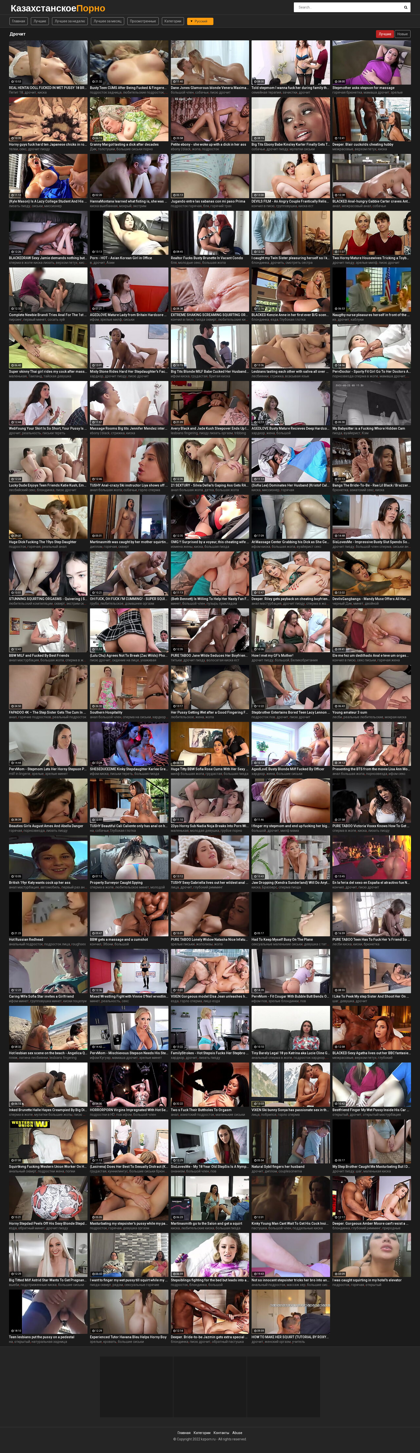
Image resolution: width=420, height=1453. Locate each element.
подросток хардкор (309, 1058)
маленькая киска (377, 1171)
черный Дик (342, 603)
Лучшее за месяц (108, 21)
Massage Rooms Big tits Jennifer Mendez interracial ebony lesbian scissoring (129, 428)
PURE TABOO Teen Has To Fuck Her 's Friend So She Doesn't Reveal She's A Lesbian (371, 939)
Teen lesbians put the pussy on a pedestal (41, 1337)
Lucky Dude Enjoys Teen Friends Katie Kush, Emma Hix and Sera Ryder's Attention (48, 485)
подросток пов (263, 717)
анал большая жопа (106, 490)
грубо (94, 603)
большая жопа (214, 263)
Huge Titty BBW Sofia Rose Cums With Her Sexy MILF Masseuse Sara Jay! (210, 769)
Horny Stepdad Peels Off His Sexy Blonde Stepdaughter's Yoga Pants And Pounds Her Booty (48, 1223)
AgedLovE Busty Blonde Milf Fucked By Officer (288, 769)
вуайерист (352, 433)
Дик (93, 149)
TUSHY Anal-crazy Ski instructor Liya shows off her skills (129, 485)
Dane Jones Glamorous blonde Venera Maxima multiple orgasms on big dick (210, 88)
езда (274, 319)
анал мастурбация (266, 603)
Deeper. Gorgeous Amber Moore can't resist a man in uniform (371, 1223)
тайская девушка (57, 376)
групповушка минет (46, 1001)
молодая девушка (204, 831)
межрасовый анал (356, 206)
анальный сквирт (22, 1171)
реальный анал (54, 547)
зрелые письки (183, 944)
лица (175, 887)
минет (176, 603)
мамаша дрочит (376, 92)
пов (303, 1001)
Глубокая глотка (293, 319)
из (334, 319)
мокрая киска (395, 717)
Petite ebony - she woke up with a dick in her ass (208, 144)
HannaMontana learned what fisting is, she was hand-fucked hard (129, 201)
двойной (372, 603)
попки (70, 1171)
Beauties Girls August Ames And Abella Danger (46, 826)
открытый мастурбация (382, 1114)
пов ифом (124, 1114)
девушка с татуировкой (323, 944)
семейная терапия (266, 92)
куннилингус (118, 1171)
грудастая (199, 376)
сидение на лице (125, 660)
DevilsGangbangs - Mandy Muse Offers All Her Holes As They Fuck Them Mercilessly (371, 599)
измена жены (181, 547)
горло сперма (149, 490)
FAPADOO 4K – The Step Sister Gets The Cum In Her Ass (48, 712)
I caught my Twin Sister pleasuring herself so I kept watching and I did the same (291, 258)
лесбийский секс (22, 490)
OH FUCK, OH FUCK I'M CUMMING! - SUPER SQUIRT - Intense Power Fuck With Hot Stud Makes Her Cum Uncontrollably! (129, 599)
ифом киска (180, 376)
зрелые (397, 92)
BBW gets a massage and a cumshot (119, 939)
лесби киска (342, 944)
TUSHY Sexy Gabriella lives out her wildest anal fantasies (210, 883)
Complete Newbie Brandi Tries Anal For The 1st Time (48, 315)
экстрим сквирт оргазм (84, 603)
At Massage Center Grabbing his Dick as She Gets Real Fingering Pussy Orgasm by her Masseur (291, 542)
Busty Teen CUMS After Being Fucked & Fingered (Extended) (129, 88)
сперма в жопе (344, 831)
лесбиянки (260, 376)
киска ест (306, 206)
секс (22, 149)
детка (209, 490)
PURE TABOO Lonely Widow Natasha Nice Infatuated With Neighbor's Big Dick (210, 939)
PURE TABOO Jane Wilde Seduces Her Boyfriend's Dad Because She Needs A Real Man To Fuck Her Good (210, 655)
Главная (18, 21)
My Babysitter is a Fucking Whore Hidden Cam (368, 428)
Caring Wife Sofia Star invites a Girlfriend (41, 996)
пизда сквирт (206, 319)
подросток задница (106, 92)
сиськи (37, 206)
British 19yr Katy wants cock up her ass (39, 883)
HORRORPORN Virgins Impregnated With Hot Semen (129, 1110)
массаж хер (296, 1285)
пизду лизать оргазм (216, 433)
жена (270, 433)
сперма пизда (290, 887)
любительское (111, 603)
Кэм (365, 433)
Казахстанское (23, 8)
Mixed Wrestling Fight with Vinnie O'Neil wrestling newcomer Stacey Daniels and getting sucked (129, 996)
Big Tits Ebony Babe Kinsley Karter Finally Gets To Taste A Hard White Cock (291, 144)
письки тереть (54, 433)
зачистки (290, 92)
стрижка (277, 376)
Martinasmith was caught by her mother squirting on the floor (129, 542)
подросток (210, 149)
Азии (110, 263)
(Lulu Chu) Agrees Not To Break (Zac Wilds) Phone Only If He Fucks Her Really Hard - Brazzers (129, 655)
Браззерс (269, 887)
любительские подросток (143, 92)
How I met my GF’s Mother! (272, 655)
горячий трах (221, 206)
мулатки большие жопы (53, 1114)
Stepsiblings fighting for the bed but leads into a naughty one (210, 1280)
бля (206, 206)
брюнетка (340, 490)
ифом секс (397, 774)
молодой (157, 887)
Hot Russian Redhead (26, 939)
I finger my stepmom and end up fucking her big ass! (291, 826)
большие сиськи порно (134, 149)
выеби (14, 1285)
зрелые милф (366, 263)
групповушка (286, 206)
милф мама (289, 831)
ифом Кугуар (100, 1058)
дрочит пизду (39, 149)
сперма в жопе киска (323, 603)
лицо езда (211, 1001)
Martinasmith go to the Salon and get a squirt (206, 1223)
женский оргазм (278, 1342)
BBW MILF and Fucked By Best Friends (39, 655)
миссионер (53, 206)
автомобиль (50, 887)
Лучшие (40, 21)
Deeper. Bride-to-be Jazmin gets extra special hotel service (210, 1337)
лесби (337, 717)
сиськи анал (402, 547)
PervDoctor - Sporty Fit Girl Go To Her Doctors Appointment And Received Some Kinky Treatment (371, 371)
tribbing (240, 433)
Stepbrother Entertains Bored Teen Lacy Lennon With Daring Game (291, 712)
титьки (176, 660)
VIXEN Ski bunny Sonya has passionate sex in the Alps (291, 1110)
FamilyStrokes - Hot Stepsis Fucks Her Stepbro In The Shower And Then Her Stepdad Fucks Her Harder (210, 1053)
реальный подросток (69, 717)
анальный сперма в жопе (272, 1058)
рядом (118, 1285)
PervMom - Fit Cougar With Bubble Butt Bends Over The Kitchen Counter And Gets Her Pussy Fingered (291, 996)
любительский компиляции (31, 603)
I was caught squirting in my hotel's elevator (367, 1280)
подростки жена (51, 1171)
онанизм (178, 1171)
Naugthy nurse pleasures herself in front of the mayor (371, 315)
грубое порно (231, 831)
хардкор (96, 376)
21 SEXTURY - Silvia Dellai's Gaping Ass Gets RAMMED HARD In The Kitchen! (210, 485)
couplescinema (290, 1171)
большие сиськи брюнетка (150, 1171)
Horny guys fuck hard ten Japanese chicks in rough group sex (48, 144)
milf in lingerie (19, 774)
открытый (340, 1114)
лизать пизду (19, 206)
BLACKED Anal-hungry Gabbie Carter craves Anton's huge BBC (371, 201)
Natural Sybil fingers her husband (278, 1167)
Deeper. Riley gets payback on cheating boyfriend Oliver (291, 599)
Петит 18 (16, 92)
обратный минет (31, 1228)
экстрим (139, 206)
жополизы (204, 944)
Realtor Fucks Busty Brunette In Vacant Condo (207, 258)
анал (336, 206)
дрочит (30, 92)
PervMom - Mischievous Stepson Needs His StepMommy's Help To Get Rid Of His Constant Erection (129, 1053)
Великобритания (304, 660)
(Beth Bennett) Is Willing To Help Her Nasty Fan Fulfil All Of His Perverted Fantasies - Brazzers (210, 599)
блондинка (260, 263)
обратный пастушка (228, 1342)
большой (283, 433)
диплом (96, 547)
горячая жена (388, 660)
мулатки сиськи (302, 149)
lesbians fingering (184, 433)
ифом (94, 319)
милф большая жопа (187, 774)
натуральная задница (49, 1342)
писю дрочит (220, 92)
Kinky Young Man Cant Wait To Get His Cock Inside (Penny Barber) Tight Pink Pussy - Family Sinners (291, 1223)
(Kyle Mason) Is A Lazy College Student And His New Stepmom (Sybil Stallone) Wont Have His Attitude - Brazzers (48, 201)
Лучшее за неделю (70, 21)
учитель (298, 1342)
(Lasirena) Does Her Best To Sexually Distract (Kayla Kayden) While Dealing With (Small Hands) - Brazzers (129, 1167)
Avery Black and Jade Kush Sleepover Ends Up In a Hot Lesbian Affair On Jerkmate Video (210, 428)
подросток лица (57, 944)
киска (42, 92)
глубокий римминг (208, 887)
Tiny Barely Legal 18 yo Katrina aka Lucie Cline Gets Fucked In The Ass (291, 1053)
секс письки (366, 660)
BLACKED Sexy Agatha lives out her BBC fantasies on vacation (371, 1053)
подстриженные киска (39, 1285)
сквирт (123, 547)
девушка (347, 1001)
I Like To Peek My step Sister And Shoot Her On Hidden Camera (371, 996)
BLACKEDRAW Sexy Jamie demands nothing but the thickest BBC (48, 258)
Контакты (221, 1433)
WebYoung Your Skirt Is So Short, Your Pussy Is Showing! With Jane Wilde (48, 428)
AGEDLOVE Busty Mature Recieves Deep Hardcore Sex (291, 428)
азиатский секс (362, 490)
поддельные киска (308, 1228)
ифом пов (259, 1001)
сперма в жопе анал (81, 660)
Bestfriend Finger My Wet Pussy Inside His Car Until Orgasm (371, 1110)
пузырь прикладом (222, 603)
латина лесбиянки (33, 1058)
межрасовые (342, 149)
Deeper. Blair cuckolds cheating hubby (362, 144)
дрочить (277, 263)
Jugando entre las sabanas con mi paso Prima (208, 201)
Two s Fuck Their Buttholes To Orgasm (201, 1110)
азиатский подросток (197, 1114)
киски (357, 944)
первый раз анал (74, 887)
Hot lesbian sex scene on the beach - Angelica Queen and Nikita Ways (48, 1053)
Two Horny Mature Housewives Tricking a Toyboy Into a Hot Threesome (371, 258)
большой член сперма (373, 547)
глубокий (385, 1058)
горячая (287, 490)
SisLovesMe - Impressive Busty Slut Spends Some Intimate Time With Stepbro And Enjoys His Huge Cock (371, 542)
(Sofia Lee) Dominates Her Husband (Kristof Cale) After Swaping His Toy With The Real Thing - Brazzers (291, 485)
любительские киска (234, 319)
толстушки (106, 149)
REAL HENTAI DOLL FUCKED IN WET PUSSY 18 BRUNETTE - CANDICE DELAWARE (48, 88)
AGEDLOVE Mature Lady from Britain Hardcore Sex (129, 315)
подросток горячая (186, 206)
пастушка (259, 1228)
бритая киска (219, 376)
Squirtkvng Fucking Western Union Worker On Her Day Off (48, 1167)
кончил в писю (263, 206)
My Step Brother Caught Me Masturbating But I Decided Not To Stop (371, 1167)
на (92, 831)
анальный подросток (26, 944)
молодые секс (189, 263)
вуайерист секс (309, 547)
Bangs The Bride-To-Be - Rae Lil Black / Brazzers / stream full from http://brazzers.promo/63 (371, 485)
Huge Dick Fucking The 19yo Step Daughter (43, 542)
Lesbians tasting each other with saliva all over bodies (291, 371)
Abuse (237, 1433)
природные (391, 1228)
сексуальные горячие (141, 1285)
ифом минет (19, 1001)
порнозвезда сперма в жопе (355, 376)
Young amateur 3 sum (349, 712)
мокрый (125, 206)
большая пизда (216, 547)
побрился (268, 1114)
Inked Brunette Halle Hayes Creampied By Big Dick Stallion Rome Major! (48, 1110)
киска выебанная (104, 206)
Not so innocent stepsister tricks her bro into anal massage (291, 1280)
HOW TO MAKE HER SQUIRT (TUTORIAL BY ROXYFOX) (291, 1337)
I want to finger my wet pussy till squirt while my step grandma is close (129, 1280)
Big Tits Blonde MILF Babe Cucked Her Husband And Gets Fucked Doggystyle (210, 371)
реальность (31, 433)
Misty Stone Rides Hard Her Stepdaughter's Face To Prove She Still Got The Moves (129, 371)
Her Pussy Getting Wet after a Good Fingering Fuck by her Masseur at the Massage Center (210, 712)
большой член (182, 92)
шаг (335, 1001)
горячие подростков (34, 717)
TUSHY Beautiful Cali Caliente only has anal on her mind (129, 826)
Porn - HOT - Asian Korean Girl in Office (121, 258)
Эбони (108, 944)
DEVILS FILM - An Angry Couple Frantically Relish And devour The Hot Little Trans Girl (291, 201)
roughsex (78, 944)
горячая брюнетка (347, 92)
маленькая (18, 376)
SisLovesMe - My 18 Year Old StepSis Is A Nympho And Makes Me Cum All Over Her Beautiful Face (210, 1167)
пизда (337, 433)
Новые (402, 34)
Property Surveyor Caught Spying (116, 883)
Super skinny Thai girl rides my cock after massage (48, 371)
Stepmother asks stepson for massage (363, 88)
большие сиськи (289, 774)
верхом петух (365, 149)
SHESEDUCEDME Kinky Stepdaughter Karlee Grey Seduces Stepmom (129, 769)
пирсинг (15, 319)
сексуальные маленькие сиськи (277, 944)
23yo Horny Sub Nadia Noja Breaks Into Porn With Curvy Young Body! (210, 826)
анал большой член (105, 717)
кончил (338, 887)
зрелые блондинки (284, 1001)
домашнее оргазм (139, 603)
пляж (13, 1058)
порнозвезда (376, 774)
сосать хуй (56, 319)
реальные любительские (363, 717)
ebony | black (181, 149)
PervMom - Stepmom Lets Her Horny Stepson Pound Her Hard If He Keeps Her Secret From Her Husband (48, 769)
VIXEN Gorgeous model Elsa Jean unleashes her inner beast (210, 996)
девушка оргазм (136, 1228)
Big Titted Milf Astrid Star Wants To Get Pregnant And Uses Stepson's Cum (48, 1280)
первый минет (34, 319)
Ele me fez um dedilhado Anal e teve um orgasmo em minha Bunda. (371, 655)
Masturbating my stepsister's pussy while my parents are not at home (129, 1223)
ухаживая (148, 660)
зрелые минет (56, 774)
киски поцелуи (75, 1001)
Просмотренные (143, 21)
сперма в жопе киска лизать (31, 263)
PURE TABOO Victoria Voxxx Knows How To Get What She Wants (371, 826)
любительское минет (132, 887)
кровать (109, 1342)
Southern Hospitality (106, 712)
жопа (196, 149)
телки (13, 149)
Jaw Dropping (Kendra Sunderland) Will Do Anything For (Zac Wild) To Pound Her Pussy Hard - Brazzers (291, 883)
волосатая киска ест (223, 660)
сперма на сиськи (137, 717)
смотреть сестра (299, 263)
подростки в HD (102, 1114)
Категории (173, 21)
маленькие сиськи (230, 1114)
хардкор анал (163, 717)
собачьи (202, 92)
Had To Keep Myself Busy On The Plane (282, 939)
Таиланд (35, 376)
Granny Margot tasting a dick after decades (124, 144)
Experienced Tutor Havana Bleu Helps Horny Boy (128, 1337)
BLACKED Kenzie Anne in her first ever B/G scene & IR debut (291, 315)
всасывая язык (297, 376)
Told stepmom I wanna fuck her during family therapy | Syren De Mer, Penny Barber (291, 88)
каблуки (357, 319)
